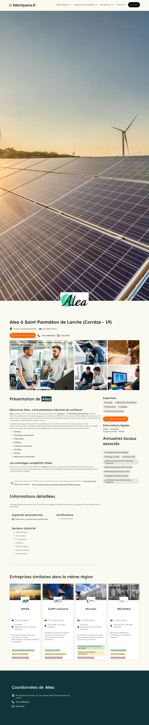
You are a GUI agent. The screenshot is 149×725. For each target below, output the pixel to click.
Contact (134, 5)
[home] (22, 5)
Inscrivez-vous (16, 345)
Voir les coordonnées (115, 419)
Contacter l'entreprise (22, 335)
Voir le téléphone (48, 335)
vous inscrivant (90, 481)
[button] (63, 5)
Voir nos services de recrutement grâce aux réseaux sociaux (56, 484)
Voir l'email (65, 335)
